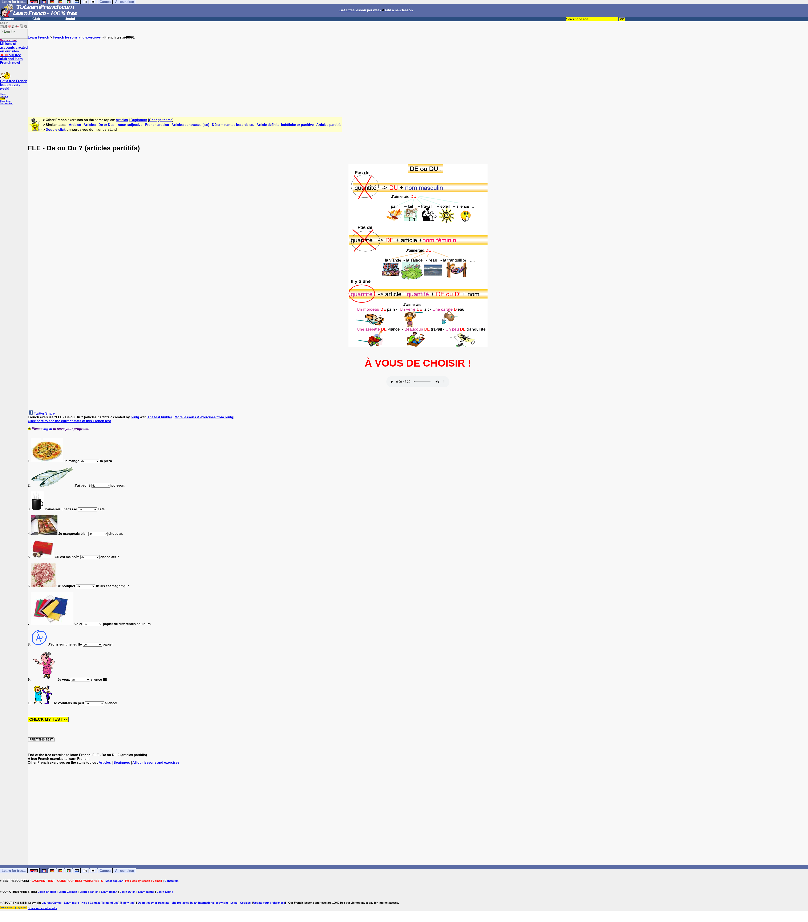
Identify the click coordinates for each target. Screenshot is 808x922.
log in (47, 429)
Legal (234, 902)
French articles (157, 125)
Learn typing (165, 891)
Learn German (67, 891)
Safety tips (127, 902)
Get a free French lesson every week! (13, 84)
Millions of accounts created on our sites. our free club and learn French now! (14, 53)
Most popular (114, 880)
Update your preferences (269, 902)
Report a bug (6, 103)
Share (50, 413)
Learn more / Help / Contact (82, 902)
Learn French (38, 37)
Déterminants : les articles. (233, 125)
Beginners (138, 120)
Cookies (245, 902)
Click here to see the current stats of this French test (69, 421)
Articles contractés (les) (190, 125)
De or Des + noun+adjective (120, 125)
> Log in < (8, 31)
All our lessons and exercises (155, 762)
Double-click (56, 129)
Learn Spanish (89, 891)
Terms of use (109, 902)
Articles (122, 120)
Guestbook (5, 101)
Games (105, 871)
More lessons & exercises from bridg (204, 417)
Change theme (160, 120)
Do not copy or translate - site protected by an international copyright (183, 902)
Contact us (171, 880)
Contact (4, 96)
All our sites (124, 871)
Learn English (47, 891)
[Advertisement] (418, 76)
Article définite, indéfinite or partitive (285, 125)
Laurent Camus (51, 902)
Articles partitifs (328, 125)
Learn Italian (109, 891)
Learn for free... (14, 871)
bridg (135, 417)
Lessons (7, 19)
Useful (70, 19)
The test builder (159, 417)
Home (3, 94)
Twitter (39, 413)
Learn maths (146, 891)
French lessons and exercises (77, 37)
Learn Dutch (128, 891)
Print (2, 98)
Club (36, 19)
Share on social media (42, 908)
